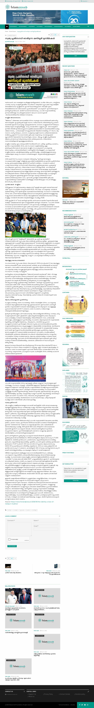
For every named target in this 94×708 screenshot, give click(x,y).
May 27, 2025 (57, 570)
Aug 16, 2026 (78, 111)
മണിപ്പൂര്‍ (9, 510)
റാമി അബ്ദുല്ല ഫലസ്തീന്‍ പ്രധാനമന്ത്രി (16, 633)
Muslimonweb (48, 26)
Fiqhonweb (32, 26)
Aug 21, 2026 (80, 91)
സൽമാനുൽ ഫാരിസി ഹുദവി (71, 237)
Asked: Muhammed (69, 130)
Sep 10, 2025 (79, 222)
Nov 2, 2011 (15, 630)
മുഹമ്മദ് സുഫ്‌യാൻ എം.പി (70, 229)
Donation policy (80, 694)
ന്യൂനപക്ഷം (22, 510)
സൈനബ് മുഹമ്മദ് (69, 222)
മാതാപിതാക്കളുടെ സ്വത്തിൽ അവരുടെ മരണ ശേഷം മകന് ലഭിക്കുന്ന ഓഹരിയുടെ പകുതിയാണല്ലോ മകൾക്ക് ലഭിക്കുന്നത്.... (75, 156)
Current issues (12, 31)
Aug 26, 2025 (84, 236)
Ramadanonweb (58, 26)
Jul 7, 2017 (19, 606)
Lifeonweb (39, 26)
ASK (75, 56)
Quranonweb (13, 26)
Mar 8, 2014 (44, 652)
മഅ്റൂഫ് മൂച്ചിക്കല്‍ (68, 215)
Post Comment (12, 546)
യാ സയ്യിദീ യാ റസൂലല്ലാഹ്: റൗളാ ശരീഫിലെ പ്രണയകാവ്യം (74, 225)
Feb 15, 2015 (16, 676)
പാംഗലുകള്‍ (15, 510)
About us (31, 696)
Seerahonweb (23, 26)
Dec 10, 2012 (44, 606)
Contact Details (65, 694)
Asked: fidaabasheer (69, 91)
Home (6, 31)
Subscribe (76, 480)
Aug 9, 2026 (84, 151)
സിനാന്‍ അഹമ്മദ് (10, 606)
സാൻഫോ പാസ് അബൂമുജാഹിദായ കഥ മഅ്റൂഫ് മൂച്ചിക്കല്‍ (74, 248)
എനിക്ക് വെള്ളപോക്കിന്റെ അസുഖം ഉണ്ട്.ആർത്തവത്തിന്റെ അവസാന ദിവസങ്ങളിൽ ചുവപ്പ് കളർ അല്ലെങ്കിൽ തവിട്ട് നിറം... (75, 167)
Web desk (7, 571)
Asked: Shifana (68, 141)
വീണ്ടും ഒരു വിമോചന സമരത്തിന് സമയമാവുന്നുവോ (73, 202)
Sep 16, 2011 (16, 570)
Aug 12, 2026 (77, 141)
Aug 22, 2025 (78, 245)
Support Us (32, 694)
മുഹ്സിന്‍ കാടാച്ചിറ (9, 41)
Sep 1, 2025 (82, 229)
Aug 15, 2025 (73, 199)
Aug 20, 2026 (77, 102)
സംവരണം (28, 510)
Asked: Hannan (68, 102)
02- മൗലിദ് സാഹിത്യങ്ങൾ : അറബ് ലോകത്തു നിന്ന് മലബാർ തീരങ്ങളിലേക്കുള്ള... (74, 240)
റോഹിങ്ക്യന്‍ (34, 510)
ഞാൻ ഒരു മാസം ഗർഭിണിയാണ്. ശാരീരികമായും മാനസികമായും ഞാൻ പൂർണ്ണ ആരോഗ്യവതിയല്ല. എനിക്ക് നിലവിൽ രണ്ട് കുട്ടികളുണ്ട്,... (75, 145)
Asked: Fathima (68, 162)
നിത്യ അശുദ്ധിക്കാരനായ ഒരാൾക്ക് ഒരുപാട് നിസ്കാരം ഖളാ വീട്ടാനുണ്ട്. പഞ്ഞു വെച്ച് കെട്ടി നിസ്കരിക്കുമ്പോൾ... (75, 125)
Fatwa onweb (76, 26)
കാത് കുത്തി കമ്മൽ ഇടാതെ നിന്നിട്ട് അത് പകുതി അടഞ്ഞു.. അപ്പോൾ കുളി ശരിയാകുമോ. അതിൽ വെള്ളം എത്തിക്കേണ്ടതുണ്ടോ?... (75, 96)
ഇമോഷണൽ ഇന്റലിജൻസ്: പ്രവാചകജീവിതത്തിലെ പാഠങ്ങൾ (73, 217)
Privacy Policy (48, 694)
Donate (73, 705)
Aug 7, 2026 (77, 162)
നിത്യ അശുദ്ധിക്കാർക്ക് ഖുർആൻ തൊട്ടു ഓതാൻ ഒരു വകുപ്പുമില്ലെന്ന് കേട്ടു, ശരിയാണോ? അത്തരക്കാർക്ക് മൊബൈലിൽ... (75, 115)
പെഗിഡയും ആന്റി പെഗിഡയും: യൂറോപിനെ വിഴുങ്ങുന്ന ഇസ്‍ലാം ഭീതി (18, 679)
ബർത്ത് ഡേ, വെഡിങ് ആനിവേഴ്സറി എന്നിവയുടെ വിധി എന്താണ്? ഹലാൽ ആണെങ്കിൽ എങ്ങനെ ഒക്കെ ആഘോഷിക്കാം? (75, 135)
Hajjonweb (68, 26)
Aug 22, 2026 (75, 70)
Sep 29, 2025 (78, 214)
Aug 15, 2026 (79, 130)
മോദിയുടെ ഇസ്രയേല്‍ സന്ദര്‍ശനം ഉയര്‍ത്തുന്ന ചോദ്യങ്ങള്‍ (15, 609)
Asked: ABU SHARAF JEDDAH (71, 81)
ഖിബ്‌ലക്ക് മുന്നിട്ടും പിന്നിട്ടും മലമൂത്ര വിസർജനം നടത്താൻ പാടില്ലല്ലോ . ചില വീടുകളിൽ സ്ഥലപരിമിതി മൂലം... (75, 86)
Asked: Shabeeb (68, 111)
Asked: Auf (67, 70)
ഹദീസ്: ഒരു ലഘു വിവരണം (13, 573)
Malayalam (84, 1)
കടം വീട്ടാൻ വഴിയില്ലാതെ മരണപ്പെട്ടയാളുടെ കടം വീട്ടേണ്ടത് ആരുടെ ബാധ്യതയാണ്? (74, 105)
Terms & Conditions (64, 705)
